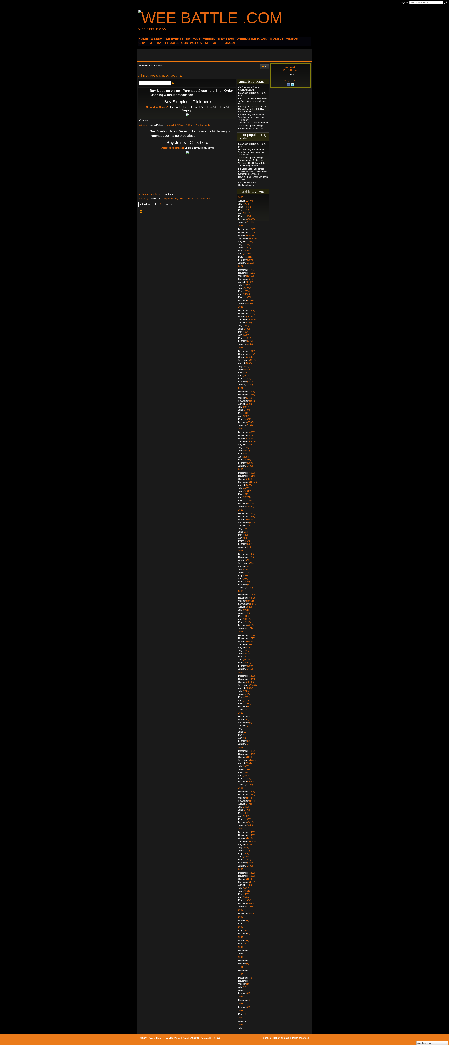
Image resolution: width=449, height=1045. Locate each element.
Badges (267, 1038)
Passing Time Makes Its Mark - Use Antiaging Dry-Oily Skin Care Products (252, 109)
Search (445, 2)
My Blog (158, 65)
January (242, 222)
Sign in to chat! (424, 1043)
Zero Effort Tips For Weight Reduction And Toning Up (250, 127)
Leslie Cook (154, 198)
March (241, 216)
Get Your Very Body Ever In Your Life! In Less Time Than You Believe (251, 117)
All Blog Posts (145, 65)
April (240, 213)
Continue (144, 120)
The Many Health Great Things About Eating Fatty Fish (252, 164)
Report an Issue (281, 1038)
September (243, 238)
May (240, 210)
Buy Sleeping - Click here (187, 101)
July (240, 204)
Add (266, 66)
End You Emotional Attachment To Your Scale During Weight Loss (252, 101)
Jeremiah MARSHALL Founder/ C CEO (179, 1038)
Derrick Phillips (156, 125)
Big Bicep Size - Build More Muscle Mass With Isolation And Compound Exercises (253, 171)
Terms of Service (300, 1038)
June (240, 207)
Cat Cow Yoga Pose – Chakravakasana (248, 88)
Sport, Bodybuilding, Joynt (199, 147)
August (241, 201)
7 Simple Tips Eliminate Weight (253, 123)
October (242, 235)
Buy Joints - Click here (187, 142)
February (242, 219)
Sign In (404, 2)
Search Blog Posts (173, 83)
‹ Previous (145, 204)
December (243, 229)
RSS (141, 211)
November (243, 232)
